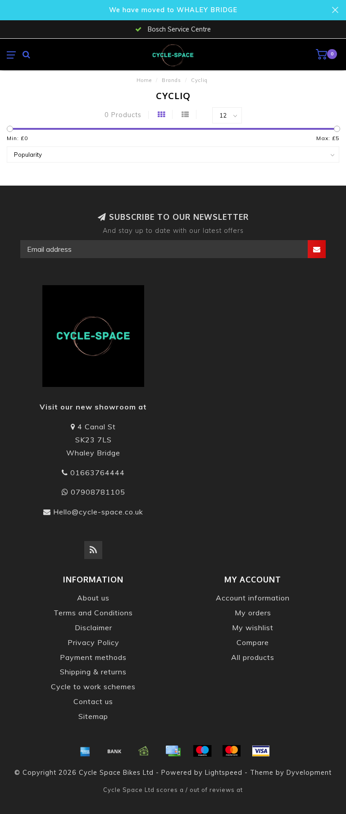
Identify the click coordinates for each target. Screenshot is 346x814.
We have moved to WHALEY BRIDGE (173, 10)
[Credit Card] (173, 751)
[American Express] (85, 751)
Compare (253, 642)
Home (144, 80)
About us (93, 597)
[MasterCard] (231, 751)
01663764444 (97, 472)
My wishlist (252, 627)
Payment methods (93, 657)
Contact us (93, 701)
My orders (253, 612)
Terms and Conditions (93, 612)
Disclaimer (93, 627)
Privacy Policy (93, 642)
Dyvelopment (309, 773)
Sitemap (93, 716)
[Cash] (143, 751)
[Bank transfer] (114, 751)
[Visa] (261, 751)
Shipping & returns (93, 671)
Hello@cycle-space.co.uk (98, 511)
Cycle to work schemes (93, 686)
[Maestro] (202, 751)
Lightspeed (223, 773)
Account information (253, 597)
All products (252, 657)
